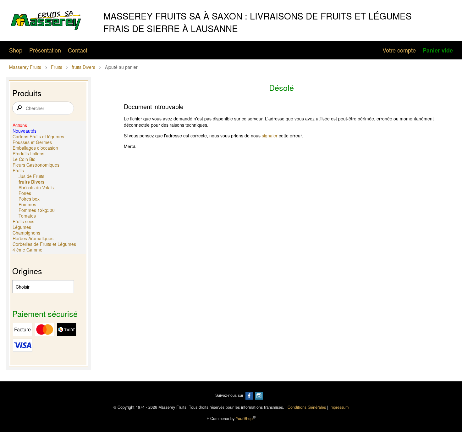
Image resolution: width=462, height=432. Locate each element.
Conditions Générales (307, 407)
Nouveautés (24, 131)
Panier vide (438, 50)
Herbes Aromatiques (33, 238)
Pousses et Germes (32, 142)
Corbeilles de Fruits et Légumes (44, 244)
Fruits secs (23, 221)
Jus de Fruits (31, 176)
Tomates (27, 215)
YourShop (244, 418)
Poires (25, 193)
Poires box (29, 199)
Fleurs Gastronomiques (36, 165)
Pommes (27, 204)
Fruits (56, 67)
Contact (77, 50)
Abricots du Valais (36, 187)
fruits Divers (83, 67)
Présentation (45, 50)
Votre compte (399, 50)
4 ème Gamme (27, 249)
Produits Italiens (28, 153)
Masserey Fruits (25, 67)
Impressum (339, 407)
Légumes (22, 227)
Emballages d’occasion (35, 148)
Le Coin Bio (24, 159)
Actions (20, 125)
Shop (15, 50)
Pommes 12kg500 (37, 210)
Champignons (26, 232)
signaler (270, 135)
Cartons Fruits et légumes (38, 136)
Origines (27, 270)
